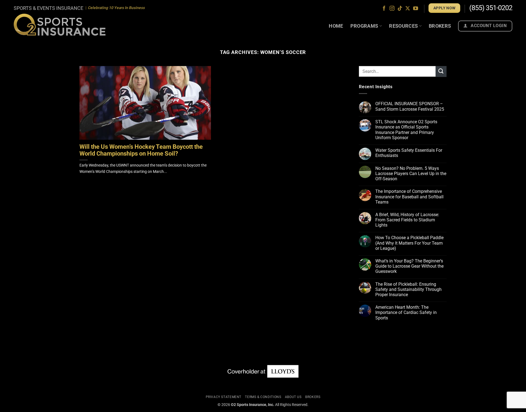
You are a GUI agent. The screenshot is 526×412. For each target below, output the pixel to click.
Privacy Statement (223, 397)
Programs (364, 26)
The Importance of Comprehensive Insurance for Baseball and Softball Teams (409, 197)
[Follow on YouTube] (415, 9)
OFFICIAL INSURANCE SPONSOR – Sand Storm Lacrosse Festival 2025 (409, 106)
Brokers (440, 26)
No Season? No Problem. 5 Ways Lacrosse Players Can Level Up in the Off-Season (410, 173)
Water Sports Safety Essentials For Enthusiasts (408, 153)
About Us (293, 397)
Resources (403, 26)
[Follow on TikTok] (400, 9)
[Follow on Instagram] (392, 9)
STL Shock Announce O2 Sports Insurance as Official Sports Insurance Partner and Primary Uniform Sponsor (406, 129)
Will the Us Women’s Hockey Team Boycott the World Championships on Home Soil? (141, 150)
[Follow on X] (407, 9)
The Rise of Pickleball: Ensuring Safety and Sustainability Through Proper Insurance (408, 289)
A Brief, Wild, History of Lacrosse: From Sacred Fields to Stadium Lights (407, 220)
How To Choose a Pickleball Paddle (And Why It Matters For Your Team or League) (409, 243)
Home (336, 26)
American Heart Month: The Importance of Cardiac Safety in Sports (406, 312)
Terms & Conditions (263, 397)
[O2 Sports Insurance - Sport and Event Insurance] (59, 24)
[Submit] (441, 71)
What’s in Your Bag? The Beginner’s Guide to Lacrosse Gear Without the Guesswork (409, 266)
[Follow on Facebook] (384, 9)
